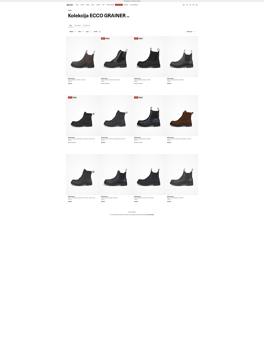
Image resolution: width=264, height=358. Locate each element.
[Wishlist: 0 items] (193, 5)
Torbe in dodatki (110, 4)
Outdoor (98, 4)
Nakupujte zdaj (142, 1)
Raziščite (126, 4)
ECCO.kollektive (134, 4)
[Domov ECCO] (70, 5)
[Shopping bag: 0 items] (196, 5)
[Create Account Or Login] (187, 5)
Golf (103, 4)
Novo (77, 4)
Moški (87, 4)
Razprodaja (119, 4)
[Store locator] (190, 5)
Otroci (92, 4)
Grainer (70, 10)
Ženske (82, 4)
